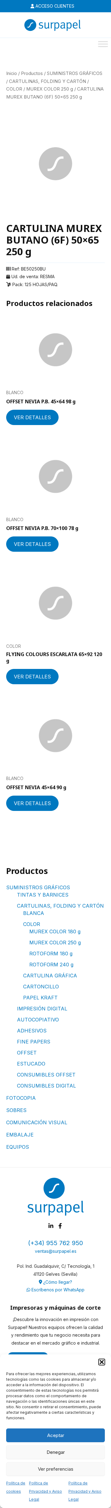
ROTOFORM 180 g (50, 953)
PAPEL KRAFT (40, 998)
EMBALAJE (20, 1135)
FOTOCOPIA (21, 1098)
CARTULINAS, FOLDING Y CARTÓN (60, 906)
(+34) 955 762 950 (55, 1243)
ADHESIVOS (32, 1031)
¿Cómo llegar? (57, 1282)
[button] (102, 1362)
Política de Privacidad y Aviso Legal (45, 1491)
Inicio (11, 73)
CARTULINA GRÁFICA (50, 975)
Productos (32, 73)
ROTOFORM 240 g (51, 964)
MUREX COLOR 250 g (55, 942)
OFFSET (27, 1053)
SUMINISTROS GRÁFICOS (38, 887)
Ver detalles (32, 417)
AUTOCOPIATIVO (38, 1020)
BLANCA (33, 913)
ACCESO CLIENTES (54, 6)
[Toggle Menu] (103, 44)
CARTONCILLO (41, 987)
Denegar (56, 1452)
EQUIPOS (17, 1147)
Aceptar (55, 1435)
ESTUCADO (31, 1064)
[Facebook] (60, 1226)
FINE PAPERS (33, 1042)
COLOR (31, 924)
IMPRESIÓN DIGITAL (42, 1009)
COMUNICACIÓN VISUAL (36, 1122)
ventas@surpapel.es (55, 1251)
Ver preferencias (55, 1469)
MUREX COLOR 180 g (54, 931)
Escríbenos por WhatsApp (57, 1289)
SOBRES (16, 1110)
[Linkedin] (51, 1226)
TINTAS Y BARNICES (42, 895)
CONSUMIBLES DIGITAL (46, 1086)
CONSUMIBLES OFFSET (46, 1075)
